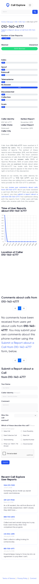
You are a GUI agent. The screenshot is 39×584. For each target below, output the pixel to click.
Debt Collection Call (10, 435)
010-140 (22, 22)
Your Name (5, 384)
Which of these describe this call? (15, 425)
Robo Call (26, 435)
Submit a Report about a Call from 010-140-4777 (18, 30)
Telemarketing (8, 440)
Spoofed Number (28, 440)
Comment (5, 401)
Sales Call (7, 431)
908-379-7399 (9, 485)
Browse (10, 22)
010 (16, 22)
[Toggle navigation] (30, 5)
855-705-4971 (9, 549)
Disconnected (27, 444)
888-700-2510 (9, 517)
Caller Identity (7, 393)
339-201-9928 (9, 500)
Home (3, 22)
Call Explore (18, 5)
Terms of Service (8, 578)
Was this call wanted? (5, 417)
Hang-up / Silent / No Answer (11, 445)
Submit (5, 462)
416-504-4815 (9, 534)
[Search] (35, 12)
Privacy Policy (22, 578)
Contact (33, 578)
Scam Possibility (28, 431)
